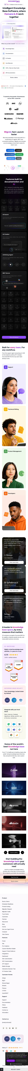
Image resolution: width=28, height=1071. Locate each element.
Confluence (10, 150)
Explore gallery (14, 852)
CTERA (4, 990)
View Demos (5, 934)
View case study (14, 562)
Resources (5, 921)
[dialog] (16, 1058)
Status (4, 1005)
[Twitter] (6, 1028)
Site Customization (7, 958)
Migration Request (7, 909)
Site (3, 943)
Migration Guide (6, 911)
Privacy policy (10, 1065)
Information (5, 1012)
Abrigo (4, 978)
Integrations (5, 953)
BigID (3, 980)
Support (4, 1000)
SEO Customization (7, 961)
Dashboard (5, 956)
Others (18, 158)
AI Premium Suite (6, 971)
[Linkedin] (9, 1028)
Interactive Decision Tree (8, 969)
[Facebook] (3, 1028)
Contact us (5, 1010)
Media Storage (6, 966)
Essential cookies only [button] (21, 1060)
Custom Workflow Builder (9, 948)
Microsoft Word (10, 154)
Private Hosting (6, 906)
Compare (4, 931)
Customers (5, 916)
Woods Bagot (5, 983)
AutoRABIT (5, 993)
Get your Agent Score (8, 929)
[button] (16, 1064)
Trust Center (5, 914)
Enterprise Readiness (7, 904)
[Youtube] (13, 1028)
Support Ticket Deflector (8, 951)
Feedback (4, 1007)
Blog (3, 924)
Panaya (4, 988)
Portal (3, 941)
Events (4, 926)
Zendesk (18, 150)
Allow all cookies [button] (10, 1060)
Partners (4, 919)
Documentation (6, 1002)
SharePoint (19, 154)
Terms (3, 1065)
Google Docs (11, 158)
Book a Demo (5, 901)
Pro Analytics (5, 946)
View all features (14, 337)
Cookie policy (19, 1065)
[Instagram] (16, 1028)
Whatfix (4, 985)
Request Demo (15, 1069)
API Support (5, 964)
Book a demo (14, 77)
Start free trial (14, 877)
